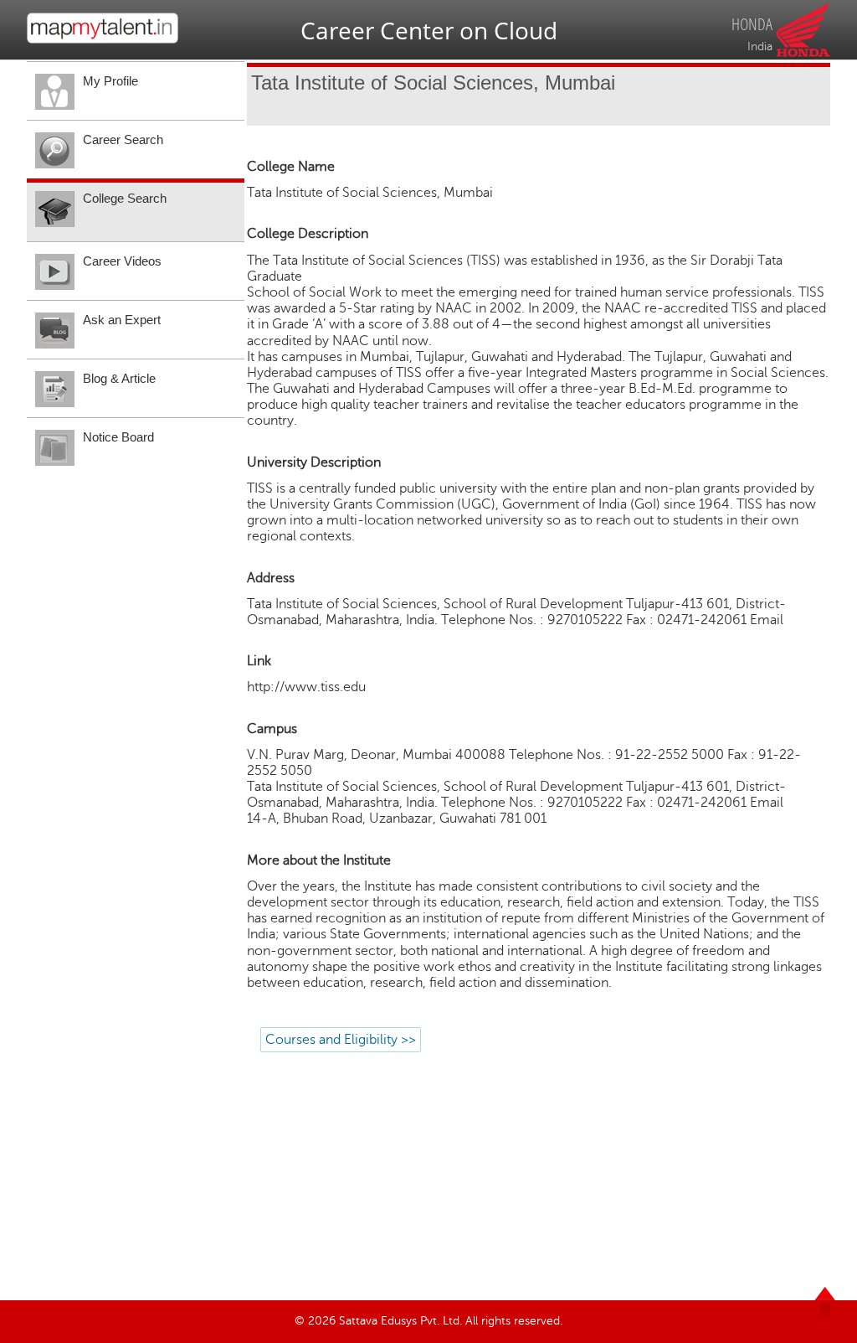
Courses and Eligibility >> (340, 1039)
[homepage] (102, 39)
